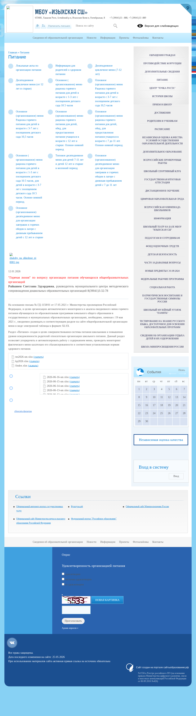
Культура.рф (77, 506)
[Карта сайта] (43, 26)
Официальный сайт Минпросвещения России (147, 506)
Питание (24, 52)
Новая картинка (107, 600)
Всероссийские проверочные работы (162, 161)
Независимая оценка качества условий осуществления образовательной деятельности (162, 140)
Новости (91, 37)
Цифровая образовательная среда (162, 199)
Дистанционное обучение (162, 190)
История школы (162, 96)
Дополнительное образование (162, 151)
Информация (162, 218)
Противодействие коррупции (162, 63)
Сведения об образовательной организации (58, 37)
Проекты (124, 37)
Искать (115, 26)
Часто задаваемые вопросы (162, 262)
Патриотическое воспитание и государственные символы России (162, 298)
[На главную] (37, 26)
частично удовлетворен (78, 579)
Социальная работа (162, 287)
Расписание (162, 129)
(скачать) (38, 356)
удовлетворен (72, 574)
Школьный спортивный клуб (162, 171)
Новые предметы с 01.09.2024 (162, 271)
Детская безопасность (162, 254)
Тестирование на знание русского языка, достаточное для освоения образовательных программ (162, 324)
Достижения (162, 112)
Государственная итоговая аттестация (162, 181)
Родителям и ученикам (162, 121)
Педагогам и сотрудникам (162, 238)
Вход (176, 476)
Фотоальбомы (141, 37)
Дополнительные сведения (162, 71)
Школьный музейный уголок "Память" (162, 311)
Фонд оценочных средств (162, 246)
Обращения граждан (162, 55)
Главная (13, 52)
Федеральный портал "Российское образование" (94, 518)
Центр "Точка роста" (162, 88)
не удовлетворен (74, 584)
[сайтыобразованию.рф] (186, 9)
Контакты (157, 37)
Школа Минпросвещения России (162, 346)
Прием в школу (162, 104)
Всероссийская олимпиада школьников (162, 209)
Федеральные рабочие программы (162, 279)
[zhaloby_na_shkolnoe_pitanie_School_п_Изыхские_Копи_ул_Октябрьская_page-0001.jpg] (23, 262)
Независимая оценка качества (161, 440)
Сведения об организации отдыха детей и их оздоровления (162, 337)
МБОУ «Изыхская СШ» (61, 13)
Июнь (181, 370)
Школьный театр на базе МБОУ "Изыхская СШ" (162, 228)
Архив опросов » (70, 628)
